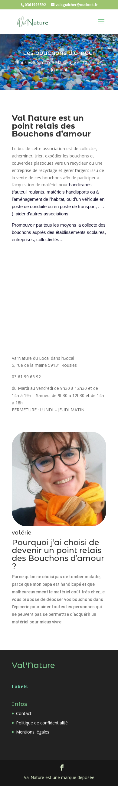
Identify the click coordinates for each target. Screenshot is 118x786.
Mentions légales (32, 732)
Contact (23, 713)
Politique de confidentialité (42, 723)
